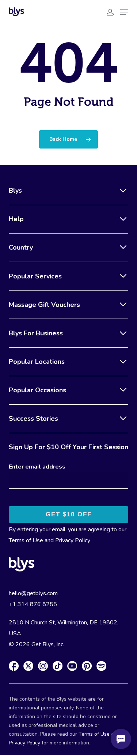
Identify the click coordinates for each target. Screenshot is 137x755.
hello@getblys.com (33, 593)
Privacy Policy (72, 540)
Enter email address (37, 467)
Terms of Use (26, 540)
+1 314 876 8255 (33, 604)
